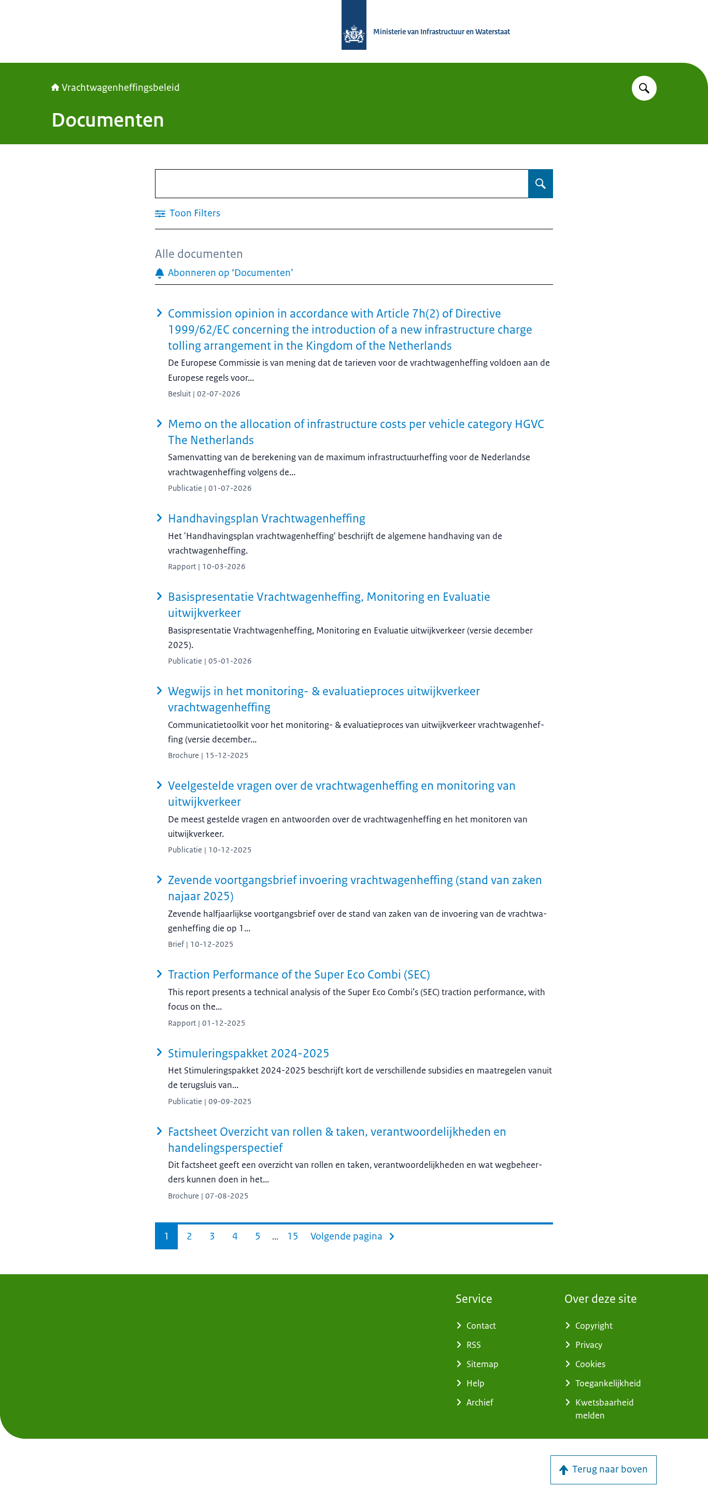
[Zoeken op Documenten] (540, 183)
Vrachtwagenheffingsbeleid (121, 87)
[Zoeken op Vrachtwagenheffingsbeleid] (644, 88)
